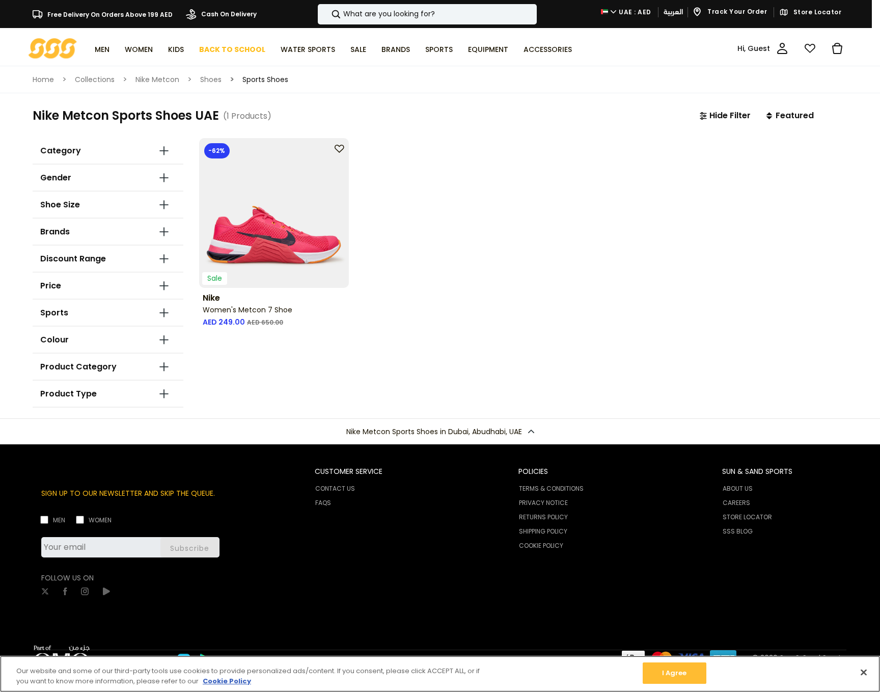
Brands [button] (395, 49)
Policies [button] (533, 471)
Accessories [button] (548, 49)
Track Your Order (736, 12)
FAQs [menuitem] (323, 502)
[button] (725, 115)
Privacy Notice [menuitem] (543, 502)
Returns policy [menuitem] (543, 517)
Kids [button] (176, 49)
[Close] (864, 672)
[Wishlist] (810, 48)
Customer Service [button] (348, 471)
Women (100, 520)
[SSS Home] (53, 48)
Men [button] (102, 49)
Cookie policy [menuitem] (541, 545)
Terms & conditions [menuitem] (551, 488)
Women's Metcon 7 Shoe (247, 310)
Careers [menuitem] (736, 502)
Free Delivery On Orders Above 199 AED (109, 14)
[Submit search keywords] (327, 14)
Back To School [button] (232, 49)
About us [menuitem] (738, 488)
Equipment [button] (488, 49)
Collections (95, 79)
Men (59, 520)
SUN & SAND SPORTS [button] (757, 471)
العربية (673, 12)
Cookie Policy (227, 681)
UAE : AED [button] (634, 12)
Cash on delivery (228, 14)
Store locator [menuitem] (747, 517)
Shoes (211, 79)
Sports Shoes (265, 79)
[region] (440, 674)
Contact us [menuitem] (335, 488)
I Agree (674, 673)
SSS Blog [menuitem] (738, 531)
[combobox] (427, 14)
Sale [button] (358, 49)
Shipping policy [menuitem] (543, 531)
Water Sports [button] (308, 49)
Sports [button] (439, 49)
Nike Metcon (157, 79)
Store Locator (816, 12)
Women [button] (139, 49)
